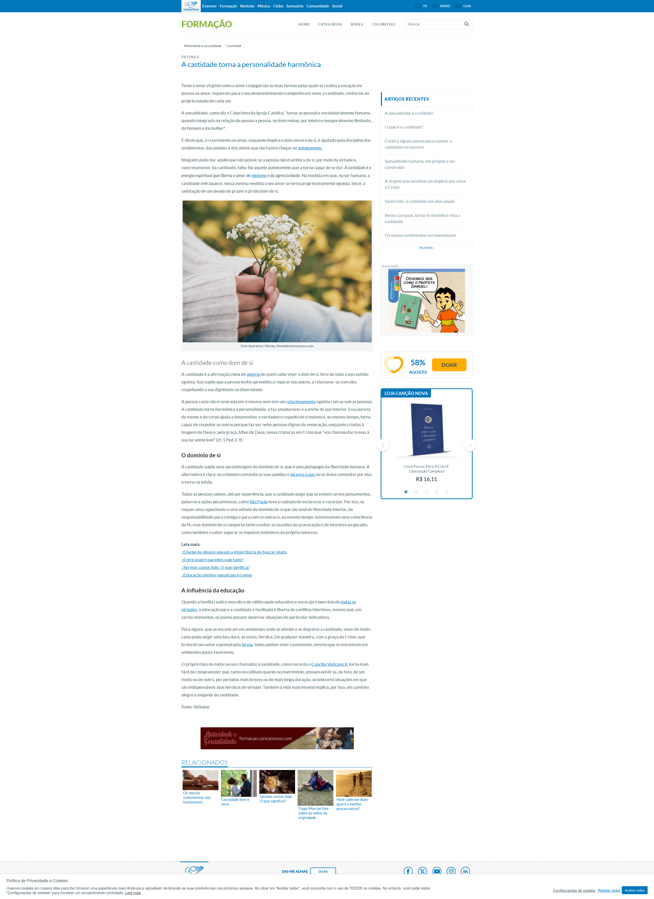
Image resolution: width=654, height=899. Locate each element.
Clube (278, 6)
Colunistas (383, 24)
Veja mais (426, 247)
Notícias (247, 6)
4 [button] (437, 492)
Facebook (408, 872)
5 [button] (447, 492)
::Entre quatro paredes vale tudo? (212, 559)
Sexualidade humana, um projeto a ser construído (420, 164)
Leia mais (133, 892)
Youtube (437, 872)
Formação (228, 6)
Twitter (422, 872)
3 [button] (426, 492)
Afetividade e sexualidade (202, 46)
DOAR (323, 871)
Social (337, 6)
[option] (427, 445)
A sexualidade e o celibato (409, 113)
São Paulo (259, 501)
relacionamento (301, 401)
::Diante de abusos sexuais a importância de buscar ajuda (234, 552)
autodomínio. (310, 147)
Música (264, 6)
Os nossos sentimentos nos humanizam (420, 235)
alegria (253, 374)
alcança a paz (302, 474)
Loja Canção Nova (406, 393)
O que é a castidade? (404, 126)
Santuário (294, 6)
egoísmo (259, 175)
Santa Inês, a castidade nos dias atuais (420, 201)
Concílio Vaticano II (329, 664)
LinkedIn (465, 872)
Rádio (445, 6)
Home (304, 24)
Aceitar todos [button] (635, 890)
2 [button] (416, 492)
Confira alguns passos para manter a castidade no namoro (418, 143)
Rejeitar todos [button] (609, 890)
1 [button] (406, 492)
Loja (467, 6)
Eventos (209, 6)
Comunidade (318, 6)
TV (425, 6)
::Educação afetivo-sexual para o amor (216, 575)
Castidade (234, 46)
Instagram (451, 872)
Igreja (247, 644)
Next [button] (470, 445)
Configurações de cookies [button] (574, 890)
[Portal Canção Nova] (191, 6)
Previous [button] (383, 445)
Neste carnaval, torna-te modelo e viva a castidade (422, 218)
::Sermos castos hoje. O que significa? (215, 567)
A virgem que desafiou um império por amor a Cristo (425, 184)
